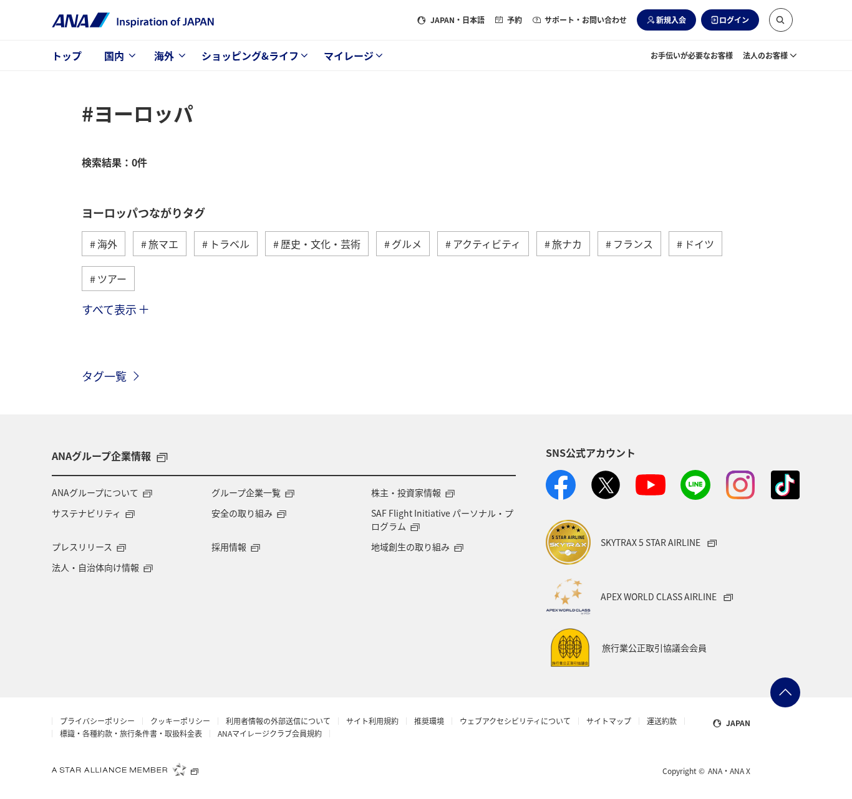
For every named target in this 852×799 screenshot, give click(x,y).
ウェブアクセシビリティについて (515, 721)
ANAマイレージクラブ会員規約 (270, 733)
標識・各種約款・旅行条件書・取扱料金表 (131, 733)
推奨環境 (429, 721)
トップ (67, 55)
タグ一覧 (104, 376)
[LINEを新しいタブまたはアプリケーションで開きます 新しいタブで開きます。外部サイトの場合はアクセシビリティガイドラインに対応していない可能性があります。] (695, 485)
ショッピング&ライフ (250, 55)
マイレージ (349, 55)
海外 (164, 55)
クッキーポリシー (180, 721)
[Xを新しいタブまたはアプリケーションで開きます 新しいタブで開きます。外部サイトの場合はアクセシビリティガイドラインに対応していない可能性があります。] (606, 485)
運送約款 (662, 721)
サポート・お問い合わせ (586, 19)
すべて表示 (109, 309)
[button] (781, 20)
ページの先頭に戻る (785, 692)
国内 (114, 55)
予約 (514, 19)
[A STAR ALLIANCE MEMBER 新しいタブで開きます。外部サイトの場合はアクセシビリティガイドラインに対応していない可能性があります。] (125, 769)
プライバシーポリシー (97, 721)
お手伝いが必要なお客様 (692, 55)
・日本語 (457, 19)
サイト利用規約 (372, 721)
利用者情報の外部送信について (278, 721)
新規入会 (671, 19)
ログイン (734, 19)
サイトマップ (608, 721)
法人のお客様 (765, 55)
